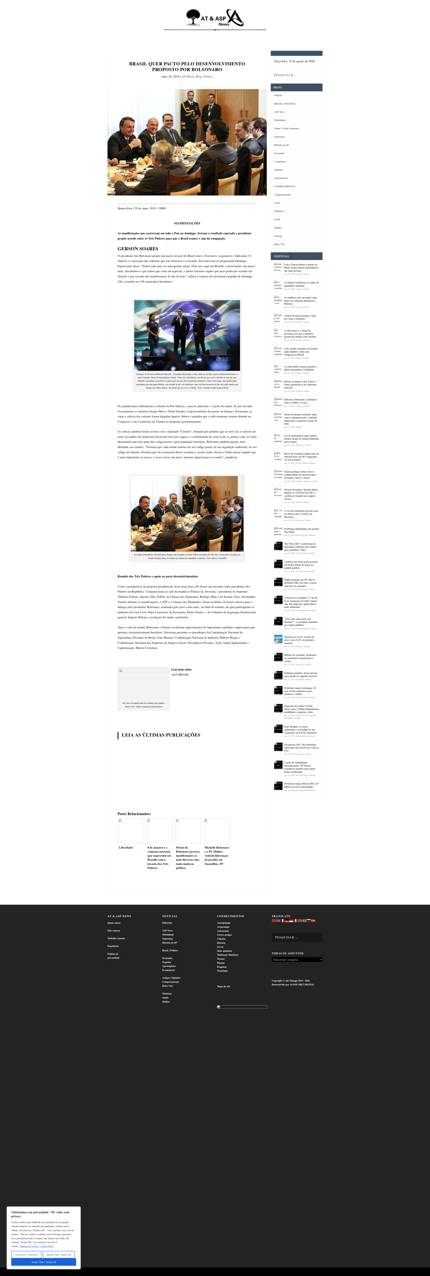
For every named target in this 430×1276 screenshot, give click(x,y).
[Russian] (309, 920)
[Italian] (296, 920)
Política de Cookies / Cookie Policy (37, 1246)
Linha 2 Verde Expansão (286, 128)
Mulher (278, 227)
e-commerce (280, 161)
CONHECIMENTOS (284, 186)
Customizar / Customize (26, 1254)
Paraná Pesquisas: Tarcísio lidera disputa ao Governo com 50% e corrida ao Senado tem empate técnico (301, 494)
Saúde (271, 33)
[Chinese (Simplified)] (274, 920)
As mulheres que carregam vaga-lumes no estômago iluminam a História (300, 300)
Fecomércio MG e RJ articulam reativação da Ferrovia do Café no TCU (301, 747)
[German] (287, 920)
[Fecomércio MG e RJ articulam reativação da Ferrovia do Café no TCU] (278, 747)
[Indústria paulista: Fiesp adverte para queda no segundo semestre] (278, 675)
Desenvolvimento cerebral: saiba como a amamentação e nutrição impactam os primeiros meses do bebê (300, 419)
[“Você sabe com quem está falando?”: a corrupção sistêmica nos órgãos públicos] (278, 621)
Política (208, 76)
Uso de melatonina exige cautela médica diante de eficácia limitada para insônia (301, 438)
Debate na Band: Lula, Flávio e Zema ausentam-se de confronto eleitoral (300, 384)
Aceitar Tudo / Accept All (43, 1262)
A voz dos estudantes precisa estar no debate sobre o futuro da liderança (301, 514)
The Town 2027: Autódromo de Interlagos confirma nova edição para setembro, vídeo (300, 547)
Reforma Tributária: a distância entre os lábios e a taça (300, 401)
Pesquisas (307, 481)
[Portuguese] (304, 920)
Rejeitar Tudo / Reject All (59, 1254)
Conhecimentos (236, 33)
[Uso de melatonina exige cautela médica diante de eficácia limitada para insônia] (278, 438)
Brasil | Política (163, 33)
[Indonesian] (291, 920)
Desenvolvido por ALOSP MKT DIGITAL (293, 984)
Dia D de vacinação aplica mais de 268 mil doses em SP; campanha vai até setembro (301, 456)
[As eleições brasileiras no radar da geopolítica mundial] (278, 285)
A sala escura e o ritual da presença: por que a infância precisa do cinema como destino (300, 333)
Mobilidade (280, 120)
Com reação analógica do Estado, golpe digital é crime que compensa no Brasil (301, 351)
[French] (283, 920)
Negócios (278, 169)
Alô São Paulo (302, 463)
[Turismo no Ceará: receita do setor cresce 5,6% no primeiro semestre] (278, 639)
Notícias (122, 33)
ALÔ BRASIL (180, 674)
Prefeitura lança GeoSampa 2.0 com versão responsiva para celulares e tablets (300, 691)
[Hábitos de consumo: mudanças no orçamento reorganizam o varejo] (278, 657)
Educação (300, 520)
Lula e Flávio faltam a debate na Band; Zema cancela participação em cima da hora (301, 267)
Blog (199, 76)
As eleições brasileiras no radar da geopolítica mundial (301, 284)
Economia (185, 33)
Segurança (279, 136)
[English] (278, 920)
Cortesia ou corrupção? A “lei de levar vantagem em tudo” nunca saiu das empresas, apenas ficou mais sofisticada (300, 602)
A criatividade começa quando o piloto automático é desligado (300, 368)
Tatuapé (305, 33)
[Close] (77, 1209)
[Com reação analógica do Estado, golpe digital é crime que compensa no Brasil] (278, 351)
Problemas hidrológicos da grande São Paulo (301, 530)
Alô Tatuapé (129, 1272)
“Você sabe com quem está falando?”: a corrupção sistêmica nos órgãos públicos (301, 622)
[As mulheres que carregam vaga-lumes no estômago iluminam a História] (278, 300)
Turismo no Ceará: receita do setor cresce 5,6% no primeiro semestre (299, 640)
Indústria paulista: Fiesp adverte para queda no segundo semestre (300, 674)
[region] (44, 1238)
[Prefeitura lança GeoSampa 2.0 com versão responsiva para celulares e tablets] (278, 690)
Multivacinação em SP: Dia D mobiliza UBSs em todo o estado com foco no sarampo (300, 582)
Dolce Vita (288, 33)
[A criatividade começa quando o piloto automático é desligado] (278, 369)
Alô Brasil (188, 76)
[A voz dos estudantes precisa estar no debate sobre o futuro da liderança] (278, 513)
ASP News (139, 33)
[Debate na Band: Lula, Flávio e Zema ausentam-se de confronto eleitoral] (278, 384)
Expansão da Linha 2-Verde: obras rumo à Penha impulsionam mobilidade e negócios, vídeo (301, 709)
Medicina (257, 33)
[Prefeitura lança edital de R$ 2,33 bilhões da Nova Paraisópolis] (278, 786)
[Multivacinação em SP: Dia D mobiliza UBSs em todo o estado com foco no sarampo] (278, 582)
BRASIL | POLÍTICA (285, 103)
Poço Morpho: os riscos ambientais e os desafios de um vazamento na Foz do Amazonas (300, 729)
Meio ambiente (302, 736)
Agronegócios (281, 178)
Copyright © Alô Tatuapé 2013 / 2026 (291, 980)
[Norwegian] (300, 920)
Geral (277, 203)
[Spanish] (313, 920)
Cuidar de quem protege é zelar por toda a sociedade (300, 317)
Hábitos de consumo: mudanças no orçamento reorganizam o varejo (300, 658)
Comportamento (210, 33)
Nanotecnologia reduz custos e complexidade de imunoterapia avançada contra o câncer (300, 474)
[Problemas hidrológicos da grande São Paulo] (278, 531)
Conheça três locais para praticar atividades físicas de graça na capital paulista (301, 565)
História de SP (281, 145)
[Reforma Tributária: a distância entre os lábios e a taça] (278, 402)
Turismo (307, 646)
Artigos (299, 274)
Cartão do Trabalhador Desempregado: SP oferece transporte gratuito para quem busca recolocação (299, 767)
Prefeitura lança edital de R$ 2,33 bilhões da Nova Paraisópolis (301, 785)
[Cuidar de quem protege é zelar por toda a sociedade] (278, 318)
